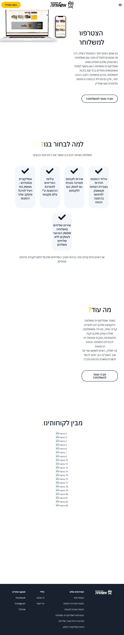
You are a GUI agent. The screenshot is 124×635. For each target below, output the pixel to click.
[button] (120, 4)
